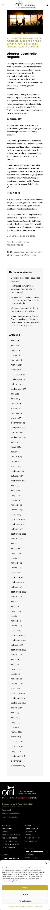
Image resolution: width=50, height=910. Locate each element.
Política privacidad (27, 906)
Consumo (18, 252)
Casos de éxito (19, 38)
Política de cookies (14, 906)
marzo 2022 (16, 563)
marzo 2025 (16, 413)
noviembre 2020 (18, 640)
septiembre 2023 (18, 481)
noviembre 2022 (18, 524)
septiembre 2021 (18, 592)
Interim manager (14, 255)
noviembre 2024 (18, 428)
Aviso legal (38, 906)
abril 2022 (15, 558)
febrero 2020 (17, 683)
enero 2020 (16, 688)
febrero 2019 (16, 732)
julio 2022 (15, 543)
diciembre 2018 (18, 741)
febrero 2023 (16, 510)
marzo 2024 (16, 456)
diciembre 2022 (18, 519)
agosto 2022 (16, 539)
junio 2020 (15, 664)
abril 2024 (15, 452)
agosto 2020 (16, 655)
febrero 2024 (17, 461)
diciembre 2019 (18, 693)
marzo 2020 (16, 679)
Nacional (23, 47)
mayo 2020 (16, 669)
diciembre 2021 (18, 577)
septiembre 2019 (18, 703)
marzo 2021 (16, 621)
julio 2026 (15, 341)
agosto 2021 (16, 597)
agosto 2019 (16, 708)
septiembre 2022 (18, 534)
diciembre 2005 (18, 766)
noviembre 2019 (18, 698)
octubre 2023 (17, 476)
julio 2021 (15, 601)
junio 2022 (15, 548)
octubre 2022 (17, 529)
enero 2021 (16, 630)
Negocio (35, 47)
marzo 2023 (16, 505)
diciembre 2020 (18, 635)
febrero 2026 (17, 365)
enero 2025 (16, 418)
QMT (24, 255)
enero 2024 (16, 466)
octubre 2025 (17, 384)
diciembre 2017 (18, 746)
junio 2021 (15, 606)
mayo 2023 (16, 495)
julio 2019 (15, 712)
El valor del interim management (18, 243)
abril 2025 (15, 408)
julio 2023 (15, 485)
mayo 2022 (16, 553)
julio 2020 (15, 659)
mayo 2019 (16, 722)
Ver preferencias (25, 901)
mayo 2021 (16, 611)
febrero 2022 (16, 568)
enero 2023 (16, 514)
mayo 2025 (16, 403)
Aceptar (25, 888)
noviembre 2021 (18, 582)
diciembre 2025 (18, 374)
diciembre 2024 (18, 423)
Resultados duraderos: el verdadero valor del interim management (23, 289)
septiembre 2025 (18, 389)
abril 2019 (15, 727)
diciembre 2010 (18, 761)
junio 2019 (15, 717)
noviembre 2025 (18, 379)
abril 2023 (15, 500)
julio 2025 (15, 394)
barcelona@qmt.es (9, 847)
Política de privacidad (11, 813)
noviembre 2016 (18, 756)
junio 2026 (15, 345)
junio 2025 (15, 399)
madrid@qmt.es (31, 841)
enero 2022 (16, 572)
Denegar (25, 894)
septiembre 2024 (18, 437)
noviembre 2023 (18, 471)
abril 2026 (15, 355)
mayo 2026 (16, 350)
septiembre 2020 (18, 650)
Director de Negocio (32, 252)
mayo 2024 (16, 447)
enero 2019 (16, 737)
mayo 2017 (16, 751)
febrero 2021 (16, 626)
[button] (46, 863)
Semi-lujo (31, 255)
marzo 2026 (16, 360)
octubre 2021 (17, 587)
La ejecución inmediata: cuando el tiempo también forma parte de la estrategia (25, 300)
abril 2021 (15, 616)
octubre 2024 (17, 432)
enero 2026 (16, 370)
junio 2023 (15, 490)
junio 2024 (15, 442)
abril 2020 (15, 674)
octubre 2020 (17, 645)
